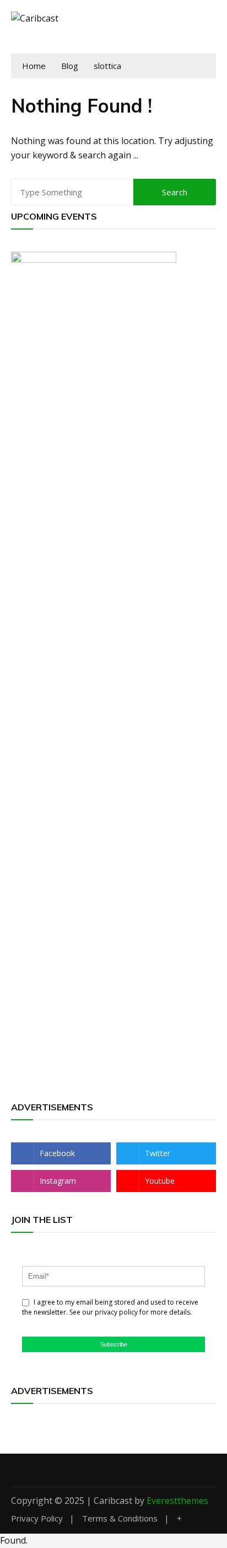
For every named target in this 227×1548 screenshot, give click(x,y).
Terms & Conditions (120, 1518)
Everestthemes (177, 1500)
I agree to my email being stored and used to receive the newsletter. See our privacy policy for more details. (110, 1307)
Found (13, 1540)
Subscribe (113, 1344)
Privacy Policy (37, 1518)
